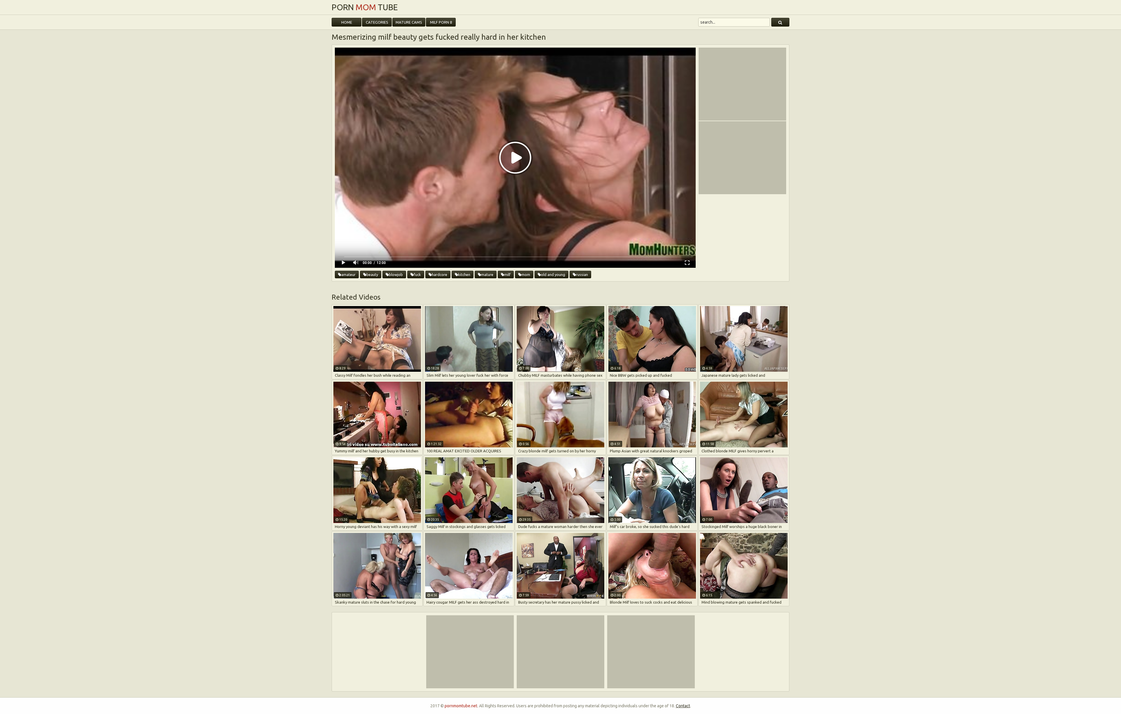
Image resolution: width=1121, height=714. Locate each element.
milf (507, 274)
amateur (348, 274)
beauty (372, 274)
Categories (377, 22)
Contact (683, 705)
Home (346, 22)
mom (525, 274)
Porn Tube (365, 7)
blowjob (396, 274)
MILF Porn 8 (441, 22)
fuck (417, 274)
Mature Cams (409, 22)
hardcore (439, 274)
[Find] (780, 22)
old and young (553, 274)
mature (487, 274)
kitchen (464, 274)
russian (582, 274)
